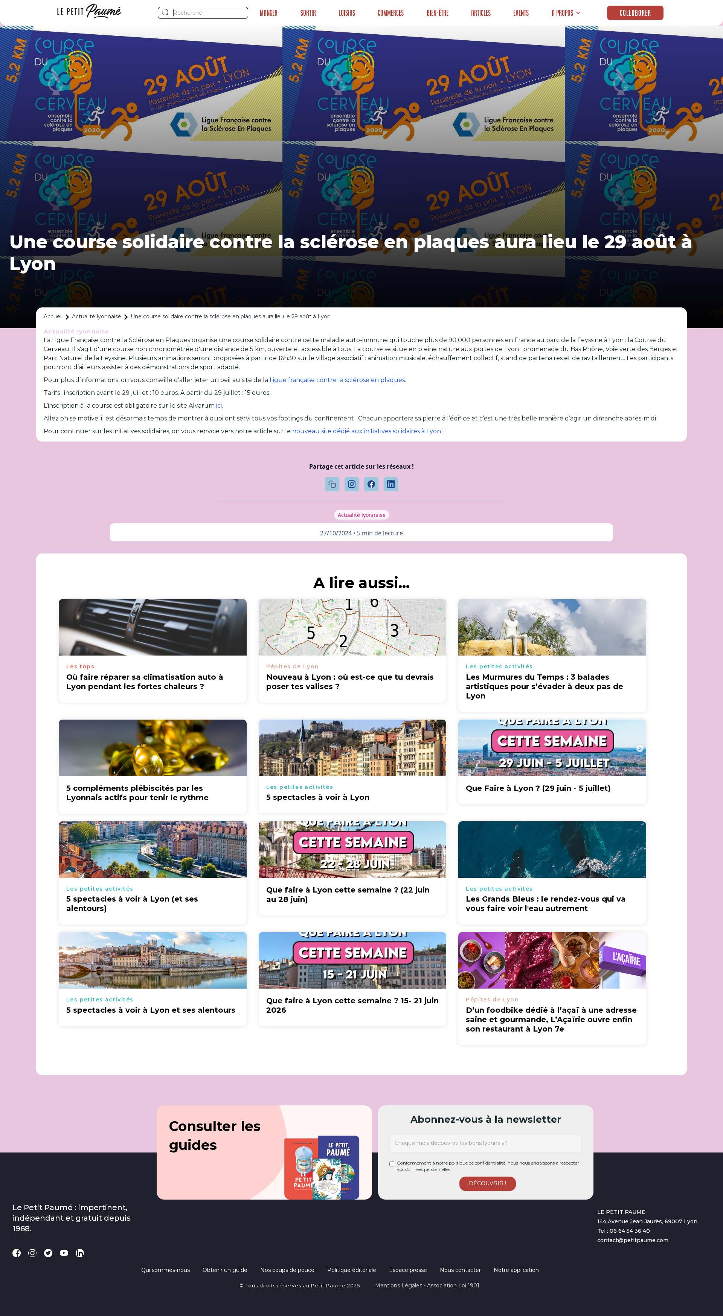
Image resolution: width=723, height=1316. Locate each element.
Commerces (391, 12)
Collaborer (635, 12)
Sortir (308, 12)
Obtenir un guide (225, 1270)
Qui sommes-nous (165, 1270)
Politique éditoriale (351, 1270)
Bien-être (437, 12)
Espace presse (408, 1270)
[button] (566, 13)
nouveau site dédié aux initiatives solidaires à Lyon (366, 431)
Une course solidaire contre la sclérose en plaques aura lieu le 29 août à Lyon (231, 316)
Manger (269, 12)
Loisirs (347, 12)
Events (521, 12)
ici (219, 405)
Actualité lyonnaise (96, 316)
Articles (481, 12)
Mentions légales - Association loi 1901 (427, 1285)
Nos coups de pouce (287, 1270)
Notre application (516, 1270)
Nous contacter (460, 1270)
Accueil (53, 316)
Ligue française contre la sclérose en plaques (337, 380)
